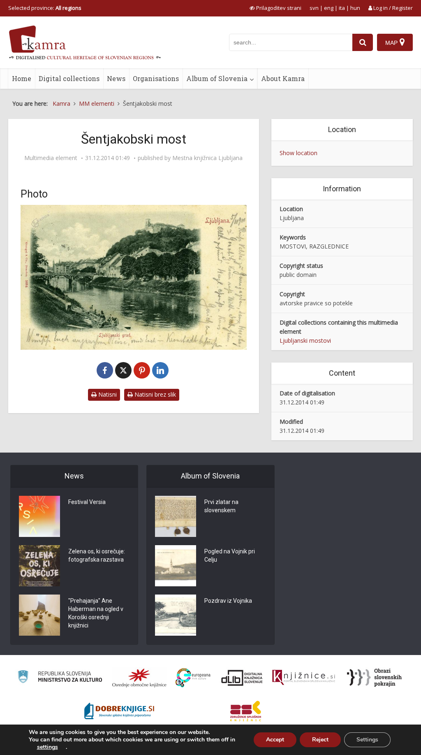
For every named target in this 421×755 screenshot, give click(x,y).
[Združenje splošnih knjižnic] (245, 711)
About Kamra (283, 78)
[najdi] (362, 42)
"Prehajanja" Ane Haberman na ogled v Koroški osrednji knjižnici (95, 613)
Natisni (107, 394)
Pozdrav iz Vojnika (228, 600)
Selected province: (44, 8)
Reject (320, 739)
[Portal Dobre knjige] (119, 711)
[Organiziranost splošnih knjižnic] (139, 677)
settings (47, 747)
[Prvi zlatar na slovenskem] (175, 516)
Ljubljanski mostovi (305, 340)
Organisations (156, 78)
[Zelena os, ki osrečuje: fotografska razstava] (39, 565)
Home (21, 78)
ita (342, 8)
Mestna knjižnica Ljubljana (207, 158)
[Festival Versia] (39, 516)
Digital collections (69, 78)
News (116, 78)
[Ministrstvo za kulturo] (59, 678)
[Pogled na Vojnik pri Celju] (175, 565)
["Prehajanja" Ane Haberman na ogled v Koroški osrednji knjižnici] (39, 615)
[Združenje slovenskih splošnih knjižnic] (303, 677)
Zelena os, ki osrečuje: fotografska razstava (96, 555)
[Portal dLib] (242, 677)
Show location (298, 153)
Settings (367, 739)
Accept (275, 739)
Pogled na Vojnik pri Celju (229, 555)
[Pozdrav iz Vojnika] (175, 615)
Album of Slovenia (217, 78)
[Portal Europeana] (193, 677)
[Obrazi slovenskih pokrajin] (374, 677)
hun (355, 8)
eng (328, 8)
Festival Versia (87, 502)
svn (314, 8)
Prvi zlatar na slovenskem (221, 506)
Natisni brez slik (154, 394)
